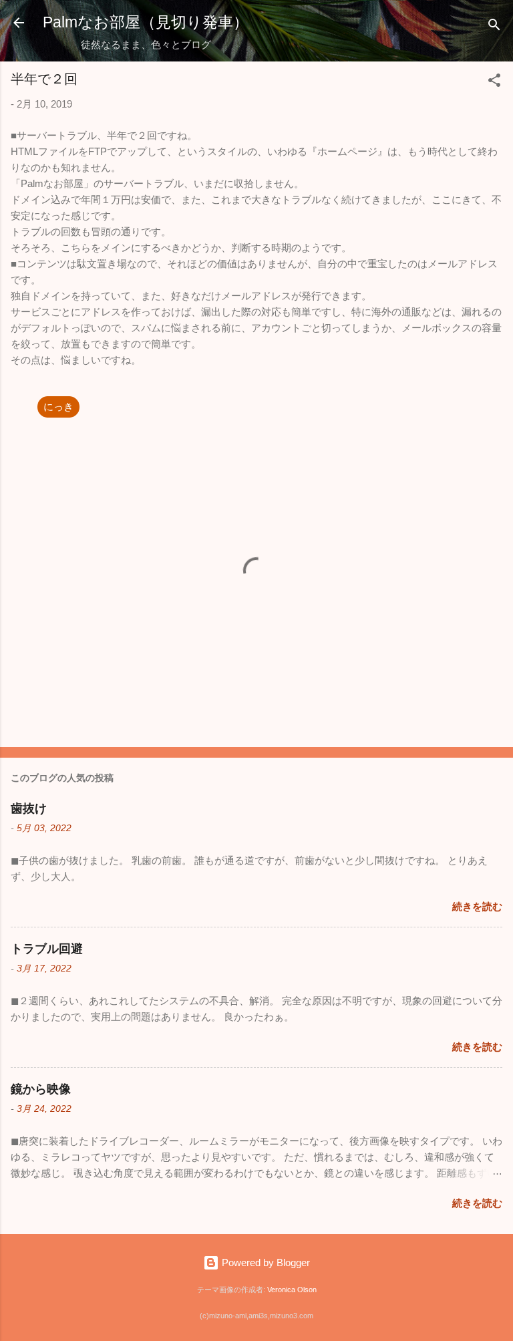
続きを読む (477, 906)
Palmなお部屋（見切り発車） (145, 22)
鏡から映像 (41, 1089)
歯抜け (29, 808)
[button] (494, 82)
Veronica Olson (292, 1290)
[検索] (494, 27)
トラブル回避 (47, 948)
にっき (58, 406)
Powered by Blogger (264, 1262)
